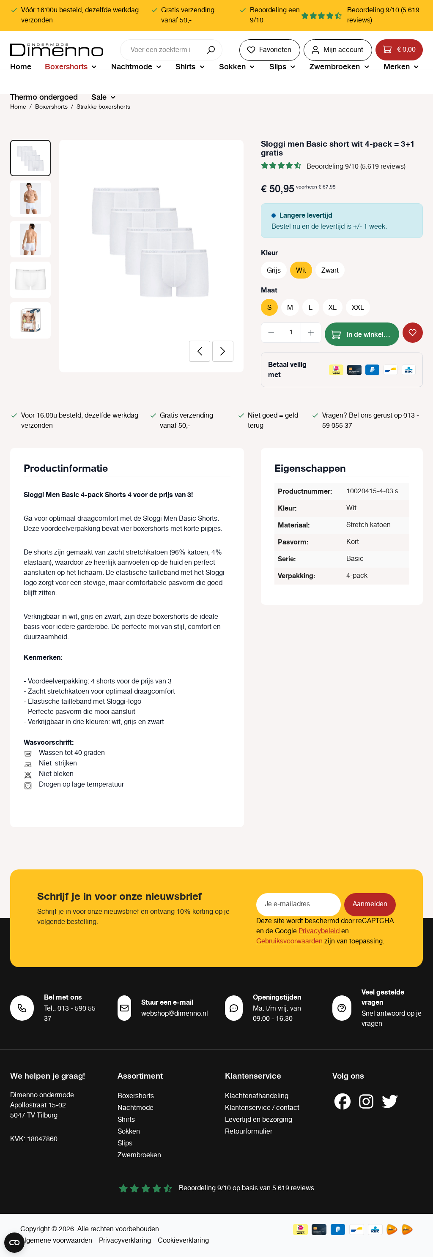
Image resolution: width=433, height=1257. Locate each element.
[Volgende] (222, 351)
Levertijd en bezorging (258, 1120)
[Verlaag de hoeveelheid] (271, 332)
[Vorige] (199, 351)
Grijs (274, 270)
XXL (358, 308)
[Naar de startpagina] (56, 50)
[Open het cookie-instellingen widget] (14, 1242)
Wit (301, 270)
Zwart (330, 270)
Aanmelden (370, 904)
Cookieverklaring (183, 1240)
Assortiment (140, 1075)
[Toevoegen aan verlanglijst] (413, 332)
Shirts (126, 1120)
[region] (127, 256)
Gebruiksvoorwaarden (289, 941)
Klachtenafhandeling (256, 1096)
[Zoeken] (211, 49)
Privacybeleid (319, 931)
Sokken (129, 1131)
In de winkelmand (372, 334)
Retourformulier (248, 1131)
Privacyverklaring (125, 1240)
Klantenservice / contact (262, 1108)
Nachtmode (135, 1108)
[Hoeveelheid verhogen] (311, 332)
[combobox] (160, 49)
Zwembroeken (139, 1155)
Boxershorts (136, 1096)
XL (333, 308)
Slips (125, 1143)
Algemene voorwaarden (56, 1240)
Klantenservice (253, 1075)
